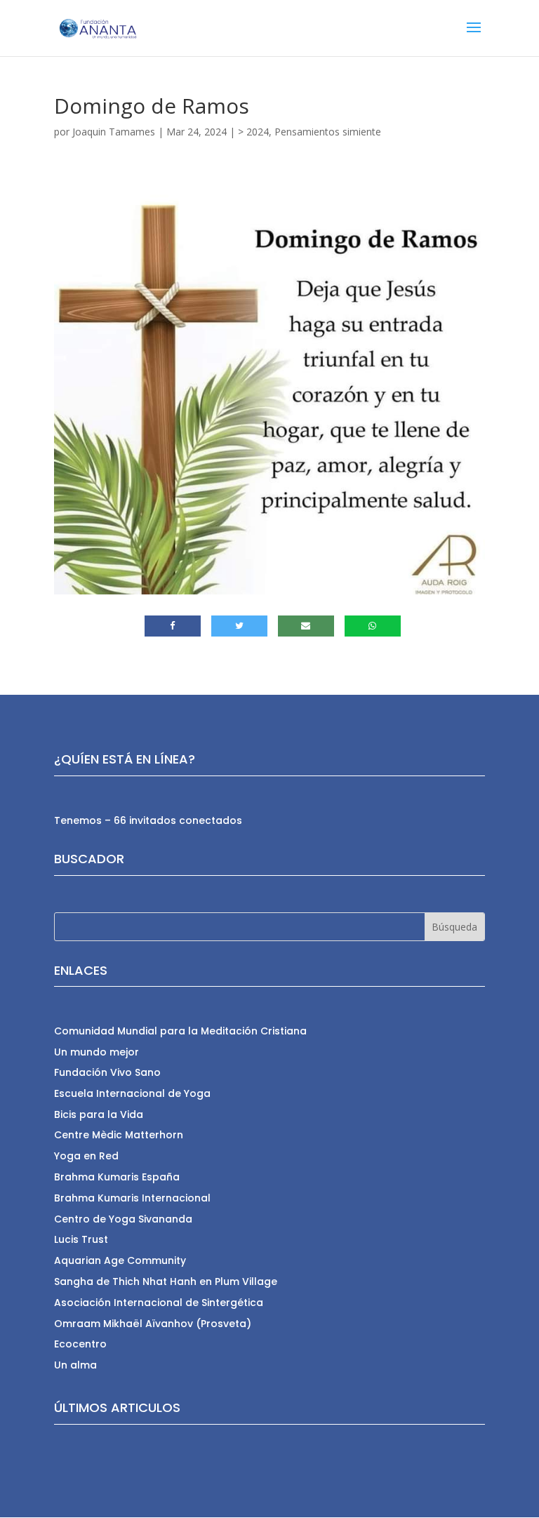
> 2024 (253, 131)
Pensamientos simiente (327, 131)
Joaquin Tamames (113, 131)
